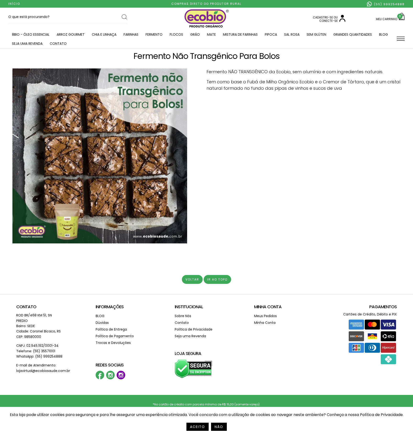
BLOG (383, 34)
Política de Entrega (111, 329)
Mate (211, 34)
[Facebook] (100, 378)
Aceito (197, 426)
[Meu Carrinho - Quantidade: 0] (402, 19)
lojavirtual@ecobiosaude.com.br (43, 370)
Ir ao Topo (217, 279)
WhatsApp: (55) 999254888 (39, 356)
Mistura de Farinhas (240, 34)
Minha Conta (268, 307)
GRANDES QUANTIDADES (352, 34)
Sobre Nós (183, 316)
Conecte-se (328, 21)
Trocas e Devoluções (113, 342)
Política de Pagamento (115, 336)
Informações (110, 307)
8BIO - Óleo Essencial (30, 34)
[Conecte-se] (342, 21)
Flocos (176, 34)
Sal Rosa (291, 34)
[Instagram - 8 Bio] (121, 378)
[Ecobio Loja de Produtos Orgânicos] (207, 28)
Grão (195, 34)
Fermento (154, 34)
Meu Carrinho (386, 19)
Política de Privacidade (193, 329)
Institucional (189, 307)
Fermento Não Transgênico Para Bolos (206, 56)
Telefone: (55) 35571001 (35, 351)
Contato (58, 43)
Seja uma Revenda (27, 43)
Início (14, 4)
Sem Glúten (316, 34)
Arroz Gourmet (71, 34)
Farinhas (131, 34)
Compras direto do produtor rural (206, 4)
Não (219, 426)
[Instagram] (110, 378)
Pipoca (271, 34)
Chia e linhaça (104, 34)
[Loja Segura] (193, 377)
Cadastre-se (323, 17)
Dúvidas (102, 322)
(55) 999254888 (389, 4)
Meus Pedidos (265, 316)
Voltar (192, 279)
